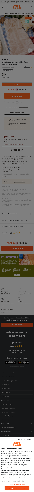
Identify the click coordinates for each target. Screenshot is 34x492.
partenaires (7, 464)
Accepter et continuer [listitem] (16, 488)
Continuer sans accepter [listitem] (23, 439)
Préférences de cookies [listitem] (17, 484)
